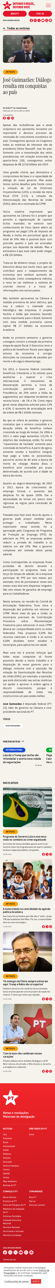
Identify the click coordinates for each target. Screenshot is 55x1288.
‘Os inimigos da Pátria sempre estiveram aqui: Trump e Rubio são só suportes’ (25, 983)
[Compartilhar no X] (47, 854)
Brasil (5, 1142)
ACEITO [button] (36, 1281)
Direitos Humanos (11, 1166)
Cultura (6, 1169)
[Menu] (48, 5)
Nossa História (9, 1197)
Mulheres (7, 1154)
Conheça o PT (10, 1191)
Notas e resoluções (16, 1112)
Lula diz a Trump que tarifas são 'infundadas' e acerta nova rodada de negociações (22, 759)
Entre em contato (37, 1205)
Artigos (10, 832)
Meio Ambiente (10, 1181)
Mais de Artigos (10, 783)
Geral (31, 1134)
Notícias (7, 1129)
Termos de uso (9, 1259)
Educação (7, 1162)
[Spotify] (50, 20)
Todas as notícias (16, 28)
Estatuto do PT (10, 1201)
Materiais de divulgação (19, 1116)
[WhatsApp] (46, 20)
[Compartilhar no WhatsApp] (12, 118)
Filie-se (40, 14)
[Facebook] (31, 20)
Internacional (14, 750)
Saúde (6, 1150)
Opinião (6, 1173)
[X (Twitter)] (39, 20)
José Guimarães (12, 725)
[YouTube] (42, 20)
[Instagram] (35, 20)
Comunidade (36, 1191)
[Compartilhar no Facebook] (4, 118)
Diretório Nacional (11, 1227)
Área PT (15, 14)
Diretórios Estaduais (12, 1235)
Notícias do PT (9, 1185)
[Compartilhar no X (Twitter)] (8, 118)
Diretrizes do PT (38, 1129)
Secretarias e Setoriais (13, 1231)
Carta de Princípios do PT (14, 1205)
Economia (7, 1138)
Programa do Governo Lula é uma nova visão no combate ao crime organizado (25, 838)
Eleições (7, 1158)
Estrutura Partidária (12, 1216)
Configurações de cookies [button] (16, 1281)
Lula (5, 1134)
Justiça (6, 1177)
